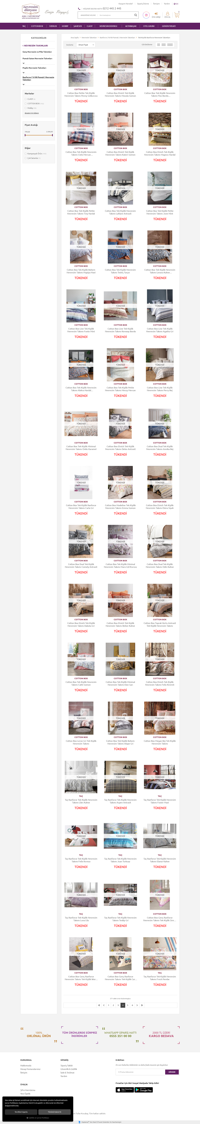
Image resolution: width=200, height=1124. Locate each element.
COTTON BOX (37, 26)
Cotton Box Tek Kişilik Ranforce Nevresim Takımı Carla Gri (81, 506)
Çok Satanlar (34, 158)
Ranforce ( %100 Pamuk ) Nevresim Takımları (38, 78)
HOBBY (65, 26)
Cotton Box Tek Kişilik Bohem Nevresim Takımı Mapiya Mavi (81, 271)
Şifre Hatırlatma (27, 1090)
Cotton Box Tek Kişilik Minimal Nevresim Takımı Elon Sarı (120, 683)
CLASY (90, 26)
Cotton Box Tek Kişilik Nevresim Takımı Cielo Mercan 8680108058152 (81, 153)
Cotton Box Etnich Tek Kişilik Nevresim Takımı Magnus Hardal (159, 153)
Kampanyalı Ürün (36, 154)
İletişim (156, 4)
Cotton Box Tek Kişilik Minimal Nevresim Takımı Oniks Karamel (81, 447)
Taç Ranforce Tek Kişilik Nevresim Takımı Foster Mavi (160, 801)
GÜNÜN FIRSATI (169, 26)
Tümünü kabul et (54, 1112)
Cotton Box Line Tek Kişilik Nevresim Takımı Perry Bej (160, 389)
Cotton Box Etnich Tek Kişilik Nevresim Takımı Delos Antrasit (120, 447)
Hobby (31, 108)
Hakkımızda (25, 1065)
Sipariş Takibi (67, 1065)
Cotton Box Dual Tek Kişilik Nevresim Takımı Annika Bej (159, 447)
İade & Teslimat (67, 1072)
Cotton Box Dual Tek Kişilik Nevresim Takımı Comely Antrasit (81, 565)
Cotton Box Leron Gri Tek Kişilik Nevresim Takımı (81, 742)
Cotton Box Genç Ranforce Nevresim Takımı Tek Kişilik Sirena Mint (159, 919)
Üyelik (24, 1084)
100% (39, 1034)
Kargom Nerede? (126, 4)
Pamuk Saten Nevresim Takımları (37, 58)
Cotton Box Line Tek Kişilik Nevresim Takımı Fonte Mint (81, 330)
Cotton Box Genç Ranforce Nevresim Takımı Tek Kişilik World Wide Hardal (81, 978)
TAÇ (24, 26)
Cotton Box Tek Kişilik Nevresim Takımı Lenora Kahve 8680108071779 (159, 271)
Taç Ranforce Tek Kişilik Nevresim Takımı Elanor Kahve (160, 860)
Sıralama (69, 45)
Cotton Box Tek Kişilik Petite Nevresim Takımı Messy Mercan (120, 389)
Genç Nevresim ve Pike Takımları (37, 52)
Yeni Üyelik (25, 1094)
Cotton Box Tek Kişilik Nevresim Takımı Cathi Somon (81, 683)
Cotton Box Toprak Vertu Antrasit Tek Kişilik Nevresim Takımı (160, 624)
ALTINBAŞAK (130, 26)
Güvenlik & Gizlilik (69, 1069)
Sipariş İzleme (143, 4)
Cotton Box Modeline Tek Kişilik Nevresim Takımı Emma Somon (120, 506)
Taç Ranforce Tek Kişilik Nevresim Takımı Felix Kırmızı (81, 860)
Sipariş (64, 1060)
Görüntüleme (147, 44)
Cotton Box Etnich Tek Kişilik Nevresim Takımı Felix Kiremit (159, 683)
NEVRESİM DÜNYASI (108, 26)
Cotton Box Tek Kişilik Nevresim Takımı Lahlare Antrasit (120, 212)
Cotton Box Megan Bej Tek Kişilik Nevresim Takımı (160, 742)
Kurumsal (26, 1060)
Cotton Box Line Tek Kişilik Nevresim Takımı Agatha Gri (159, 330)
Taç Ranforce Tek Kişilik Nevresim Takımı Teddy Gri (120, 919)
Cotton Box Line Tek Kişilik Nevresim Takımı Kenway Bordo (120, 330)
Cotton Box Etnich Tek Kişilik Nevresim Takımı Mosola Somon (120, 94)
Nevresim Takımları (36, 45)
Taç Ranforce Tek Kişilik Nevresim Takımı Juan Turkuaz (120, 860)
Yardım (167, 4)
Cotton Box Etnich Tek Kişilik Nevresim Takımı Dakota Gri (81, 624)
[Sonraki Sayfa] (137, 1005)
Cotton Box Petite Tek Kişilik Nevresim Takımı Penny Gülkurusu (81, 94)
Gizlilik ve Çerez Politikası (39, 1118)
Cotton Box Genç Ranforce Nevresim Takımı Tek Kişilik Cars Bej (120, 978)
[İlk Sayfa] (99, 1005)
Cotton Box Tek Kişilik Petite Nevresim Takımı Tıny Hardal (81, 212)
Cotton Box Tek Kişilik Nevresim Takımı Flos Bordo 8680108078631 (159, 94)
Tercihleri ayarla (21, 1112)
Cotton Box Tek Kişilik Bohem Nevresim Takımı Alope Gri (120, 742)
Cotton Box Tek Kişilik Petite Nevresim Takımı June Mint (159, 212)
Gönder (172, 1072)
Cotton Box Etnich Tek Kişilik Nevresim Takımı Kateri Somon (120, 153)
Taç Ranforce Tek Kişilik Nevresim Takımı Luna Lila (81, 919)
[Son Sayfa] (141, 1005)
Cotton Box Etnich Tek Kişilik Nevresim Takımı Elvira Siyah (160, 506)
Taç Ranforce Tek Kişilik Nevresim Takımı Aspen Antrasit (120, 801)
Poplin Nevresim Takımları (34, 68)
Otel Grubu (149, 26)
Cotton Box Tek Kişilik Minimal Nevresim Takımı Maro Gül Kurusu (120, 565)
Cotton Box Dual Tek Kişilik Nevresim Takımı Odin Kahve (160, 565)
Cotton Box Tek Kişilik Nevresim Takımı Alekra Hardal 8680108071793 (81, 389)
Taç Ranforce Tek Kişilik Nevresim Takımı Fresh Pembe (160, 977)
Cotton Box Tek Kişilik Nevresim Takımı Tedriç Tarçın (120, 271)
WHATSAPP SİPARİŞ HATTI (120, 1034)
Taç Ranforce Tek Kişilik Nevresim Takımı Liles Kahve (81, 801)
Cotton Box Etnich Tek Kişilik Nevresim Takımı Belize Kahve (120, 624)
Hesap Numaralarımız (30, 1069)
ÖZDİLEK (53, 26)
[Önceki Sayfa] (103, 1005)
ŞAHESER (78, 26)
